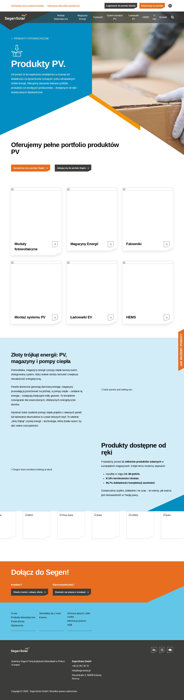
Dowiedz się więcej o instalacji (70, 592)
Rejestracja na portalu (152, 6)
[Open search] (172, 17)
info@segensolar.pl (81, 670)
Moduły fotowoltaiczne (61, 17)
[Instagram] (162, 650)
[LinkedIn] (154, 650)
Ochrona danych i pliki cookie (78, 615)
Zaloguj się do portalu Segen (71, 168)
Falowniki (98, 17)
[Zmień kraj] (170, 6)
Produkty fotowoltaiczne (31, 38)
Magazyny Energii (82, 17)
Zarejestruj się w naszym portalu (27, 5)
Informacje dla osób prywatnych (63, 5)
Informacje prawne (76, 621)
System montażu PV (115, 17)
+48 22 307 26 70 (80, 666)
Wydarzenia (17, 625)
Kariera (43, 617)
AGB (69, 625)
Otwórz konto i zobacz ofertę (28, 592)
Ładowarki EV (134, 17)
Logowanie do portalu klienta (120, 6)
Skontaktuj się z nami (50, 613)
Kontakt (163, 17)
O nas (154, 17)
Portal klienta (17, 621)
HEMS (146, 17)
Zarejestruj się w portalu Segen (29, 168)
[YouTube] (170, 650)
